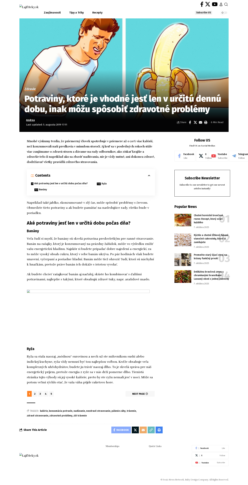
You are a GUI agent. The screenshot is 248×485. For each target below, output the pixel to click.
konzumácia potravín (60, 411)
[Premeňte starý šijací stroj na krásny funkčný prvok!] (182, 259)
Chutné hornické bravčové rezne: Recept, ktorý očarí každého (208, 219)
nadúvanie (79, 411)
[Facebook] (201, 4)
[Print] (205, 122)
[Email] (200, 122)
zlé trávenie (80, 415)
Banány (43, 189)
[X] (207, 4)
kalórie (44, 411)
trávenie (131, 411)
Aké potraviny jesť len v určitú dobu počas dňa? (61, 183)
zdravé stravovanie (37, 415)
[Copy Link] (151, 430)
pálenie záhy (119, 411)
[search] (226, 4)
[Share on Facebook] (190, 122)
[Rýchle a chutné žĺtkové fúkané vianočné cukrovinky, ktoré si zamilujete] (182, 240)
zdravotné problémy (60, 415)
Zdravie (30, 89)
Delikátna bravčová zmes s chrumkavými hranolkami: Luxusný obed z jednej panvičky (211, 275)
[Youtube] (218, 156)
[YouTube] (214, 4)
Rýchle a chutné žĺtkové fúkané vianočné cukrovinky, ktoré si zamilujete (211, 239)
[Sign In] (221, 4)
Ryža (104, 183)
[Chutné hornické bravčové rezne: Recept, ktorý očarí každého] (182, 220)
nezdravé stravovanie (98, 411)
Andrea (30, 120)
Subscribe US (203, 12)
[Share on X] (195, 122)
